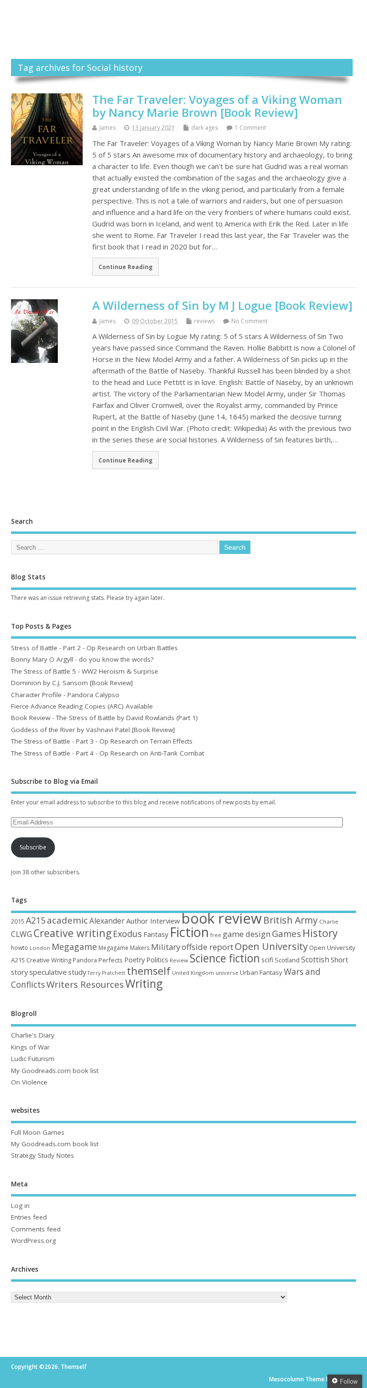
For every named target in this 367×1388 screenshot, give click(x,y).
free (215, 934)
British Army (290, 920)
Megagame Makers (124, 948)
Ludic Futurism (32, 1058)
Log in (20, 1205)
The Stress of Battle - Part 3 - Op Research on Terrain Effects (102, 741)
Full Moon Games (38, 1132)
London (40, 947)
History (320, 933)
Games (286, 933)
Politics (157, 959)
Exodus (127, 933)
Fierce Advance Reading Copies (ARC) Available (82, 706)
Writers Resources (85, 984)
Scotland (287, 960)
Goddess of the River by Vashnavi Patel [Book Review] (93, 729)
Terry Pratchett (106, 973)
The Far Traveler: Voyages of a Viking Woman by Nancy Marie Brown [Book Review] (217, 105)
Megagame (74, 946)
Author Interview (153, 920)
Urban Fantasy (261, 972)
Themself (183, 19)
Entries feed (29, 1217)
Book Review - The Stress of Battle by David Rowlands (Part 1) (104, 717)
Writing (143, 983)
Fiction (189, 932)
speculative (48, 972)
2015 (17, 921)
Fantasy (155, 934)
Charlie (328, 921)
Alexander (107, 920)
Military (165, 946)
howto (19, 948)
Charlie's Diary (32, 1035)
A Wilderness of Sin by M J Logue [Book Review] (222, 305)
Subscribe (33, 847)
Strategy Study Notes (42, 1155)
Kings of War (30, 1047)
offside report (207, 946)
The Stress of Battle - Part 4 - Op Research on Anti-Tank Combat (107, 753)
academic (67, 920)
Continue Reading (125, 267)
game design (246, 933)
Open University (271, 946)
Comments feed (36, 1229)
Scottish (315, 960)
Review (179, 960)
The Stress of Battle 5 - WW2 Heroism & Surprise (84, 671)
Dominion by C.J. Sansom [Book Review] (72, 682)
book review (222, 918)
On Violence (29, 1082)
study (77, 972)
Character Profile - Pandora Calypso (65, 694)
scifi (267, 959)
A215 (35, 920)
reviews (204, 321)
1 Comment (250, 128)
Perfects (110, 960)
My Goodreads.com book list (54, 1070)
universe (227, 972)
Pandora (85, 960)
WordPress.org (33, 1240)
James (107, 128)
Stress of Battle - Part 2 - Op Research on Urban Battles (94, 647)
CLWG (21, 934)
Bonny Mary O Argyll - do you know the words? (82, 659)
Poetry (134, 959)
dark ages (204, 128)
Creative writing (72, 933)
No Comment (249, 321)
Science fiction (225, 958)
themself (149, 971)
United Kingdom (193, 972)
